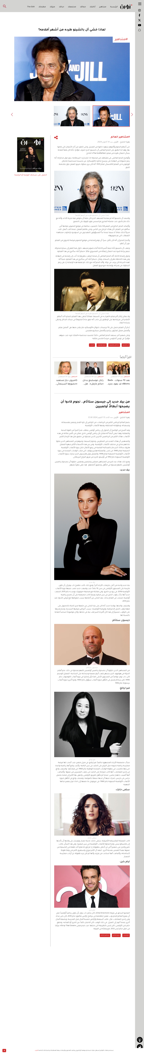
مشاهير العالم (105, 935)
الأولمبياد (126, 935)
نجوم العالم (116, 935)
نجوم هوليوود (102, 345)
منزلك (52, 7)
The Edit (31, 7)
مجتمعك (72, 7)
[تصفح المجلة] (140, 1047)
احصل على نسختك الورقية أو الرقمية (30, 175)
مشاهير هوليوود (114, 345)
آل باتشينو (126, 345)
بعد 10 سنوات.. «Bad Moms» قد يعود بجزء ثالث (119, 382)
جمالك (83, 7)
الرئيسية (114, 7)
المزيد (36, 1050)
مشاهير (102, 7)
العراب (92, 345)
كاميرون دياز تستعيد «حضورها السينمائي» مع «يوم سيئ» (66, 382)
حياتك (61, 7)
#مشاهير (127, 377)
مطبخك (42, 7)
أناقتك (92, 7)
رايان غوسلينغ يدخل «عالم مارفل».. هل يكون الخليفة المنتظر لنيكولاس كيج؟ (92, 382)
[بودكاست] (140, 1040)
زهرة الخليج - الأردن (122, 142)
